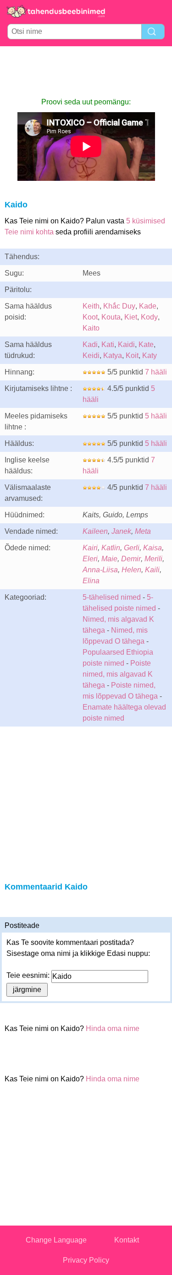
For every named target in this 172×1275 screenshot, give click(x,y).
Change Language (56, 1240)
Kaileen (95, 531)
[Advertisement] (86, 71)
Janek (121, 531)
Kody (149, 317)
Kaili (152, 570)
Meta (143, 531)
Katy (149, 355)
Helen (131, 570)
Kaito (91, 328)
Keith (91, 306)
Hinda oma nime (112, 1028)
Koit (132, 355)
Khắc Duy (119, 306)
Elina (91, 581)
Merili (153, 559)
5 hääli (156, 416)
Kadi (90, 344)
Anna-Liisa (100, 570)
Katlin (110, 548)
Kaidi (126, 344)
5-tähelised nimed (113, 597)
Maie (109, 559)
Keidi (91, 355)
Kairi (90, 548)
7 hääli (156, 372)
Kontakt (126, 1240)
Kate (146, 344)
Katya (112, 355)
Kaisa (152, 548)
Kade (147, 306)
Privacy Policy (86, 1260)
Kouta (111, 317)
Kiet (130, 317)
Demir (131, 559)
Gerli (131, 548)
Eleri (90, 559)
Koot (90, 317)
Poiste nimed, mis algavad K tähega (118, 674)
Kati (107, 344)
